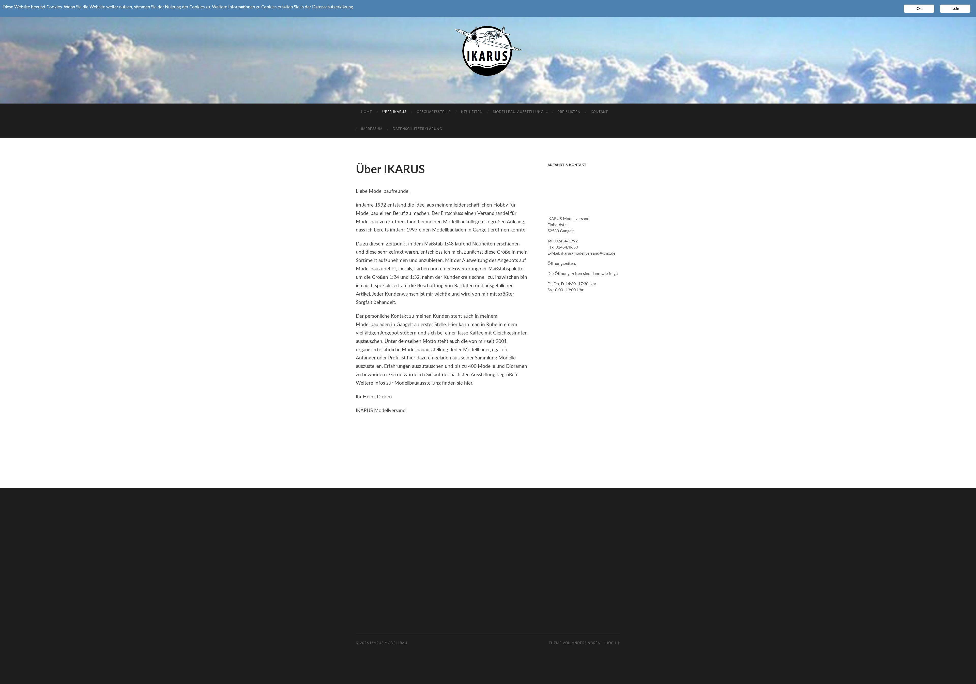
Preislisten (569, 112)
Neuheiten (472, 112)
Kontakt (599, 112)
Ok (919, 9)
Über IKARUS (394, 112)
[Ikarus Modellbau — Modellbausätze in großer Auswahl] (488, 51)
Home (366, 112)
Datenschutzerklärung (417, 129)
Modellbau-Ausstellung (518, 112)
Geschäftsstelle (434, 112)
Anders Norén (586, 643)
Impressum (372, 129)
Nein (955, 9)
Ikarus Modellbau (388, 643)
